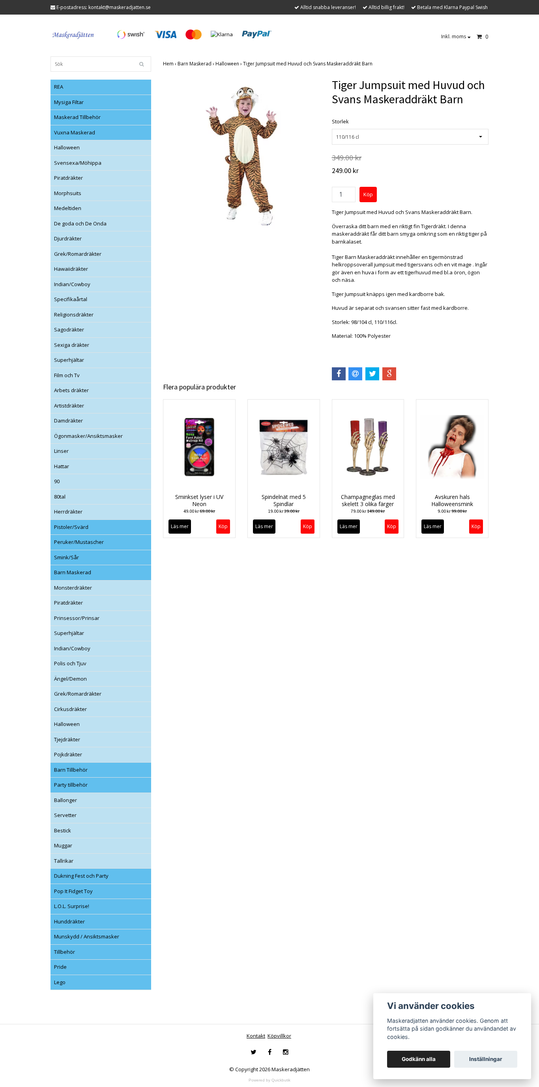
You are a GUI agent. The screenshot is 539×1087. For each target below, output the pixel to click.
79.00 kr (368, 511)
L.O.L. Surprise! (71, 906)
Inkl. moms (454, 36)
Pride (60, 966)
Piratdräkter (68, 177)
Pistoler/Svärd (71, 526)
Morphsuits (67, 193)
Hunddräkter (69, 921)
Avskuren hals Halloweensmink (452, 500)
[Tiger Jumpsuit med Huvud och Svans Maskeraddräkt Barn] (241, 156)
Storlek (340, 121)
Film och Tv (67, 375)
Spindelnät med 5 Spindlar (284, 500)
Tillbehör (64, 951)
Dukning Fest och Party (81, 875)
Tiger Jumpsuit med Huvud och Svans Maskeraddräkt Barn (308, 63)
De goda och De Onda (80, 223)
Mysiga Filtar (69, 102)
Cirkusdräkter (70, 709)
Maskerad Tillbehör (77, 117)
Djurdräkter (68, 238)
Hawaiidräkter (71, 268)
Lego (60, 982)
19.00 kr (283, 511)
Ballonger (65, 800)
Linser (61, 450)
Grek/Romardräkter (77, 253)
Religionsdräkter (74, 314)
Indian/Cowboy (72, 284)
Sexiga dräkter (71, 344)
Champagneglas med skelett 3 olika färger (368, 500)
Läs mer (180, 526)
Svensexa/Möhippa (77, 162)
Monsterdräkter (73, 587)
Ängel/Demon (70, 678)
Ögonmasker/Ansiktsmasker (88, 435)
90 (57, 481)
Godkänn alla (419, 1059)
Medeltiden (67, 208)
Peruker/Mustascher (79, 541)
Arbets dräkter (71, 390)
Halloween (67, 147)
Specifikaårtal (70, 299)
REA (58, 86)
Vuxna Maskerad (74, 132)
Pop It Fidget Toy (73, 891)
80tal (60, 496)
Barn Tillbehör (71, 769)
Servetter (65, 815)
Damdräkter (68, 420)
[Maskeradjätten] (74, 33)
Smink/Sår (66, 557)
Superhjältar (69, 359)
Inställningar (485, 1059)
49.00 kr (199, 511)
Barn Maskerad (72, 572)
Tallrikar (63, 860)
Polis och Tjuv (70, 663)
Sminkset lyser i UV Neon (199, 500)
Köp (391, 526)
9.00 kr (452, 511)
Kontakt (256, 1035)
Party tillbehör (71, 784)
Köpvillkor (279, 1035)
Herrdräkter (68, 511)
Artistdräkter (69, 405)
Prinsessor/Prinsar (76, 618)
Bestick (62, 830)
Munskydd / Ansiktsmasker (86, 936)
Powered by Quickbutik (269, 1080)
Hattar (61, 466)
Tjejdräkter (67, 739)
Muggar (63, 845)
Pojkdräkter (68, 754)
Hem (170, 63)
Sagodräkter (69, 329)
